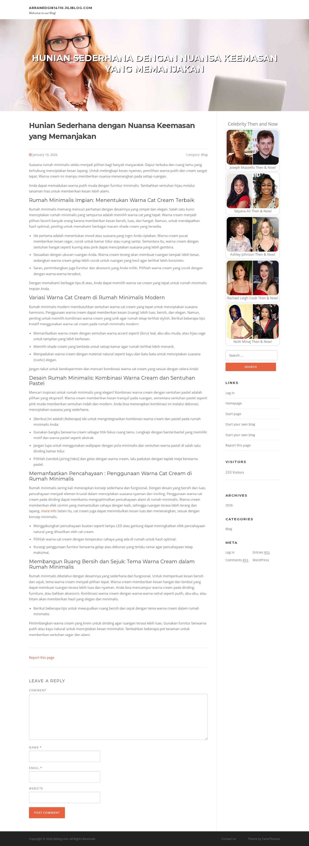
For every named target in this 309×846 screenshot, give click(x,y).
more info (49, 511)
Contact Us (228, 839)
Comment (37, 690)
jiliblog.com (60, 839)
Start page (233, 414)
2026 (229, 505)
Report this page (41, 657)
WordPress (261, 560)
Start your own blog (240, 424)
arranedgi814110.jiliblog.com (60, 8)
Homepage (234, 403)
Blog (204, 154)
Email (35, 768)
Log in (230, 393)
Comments (237, 560)
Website (36, 788)
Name (35, 747)
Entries (261, 552)
